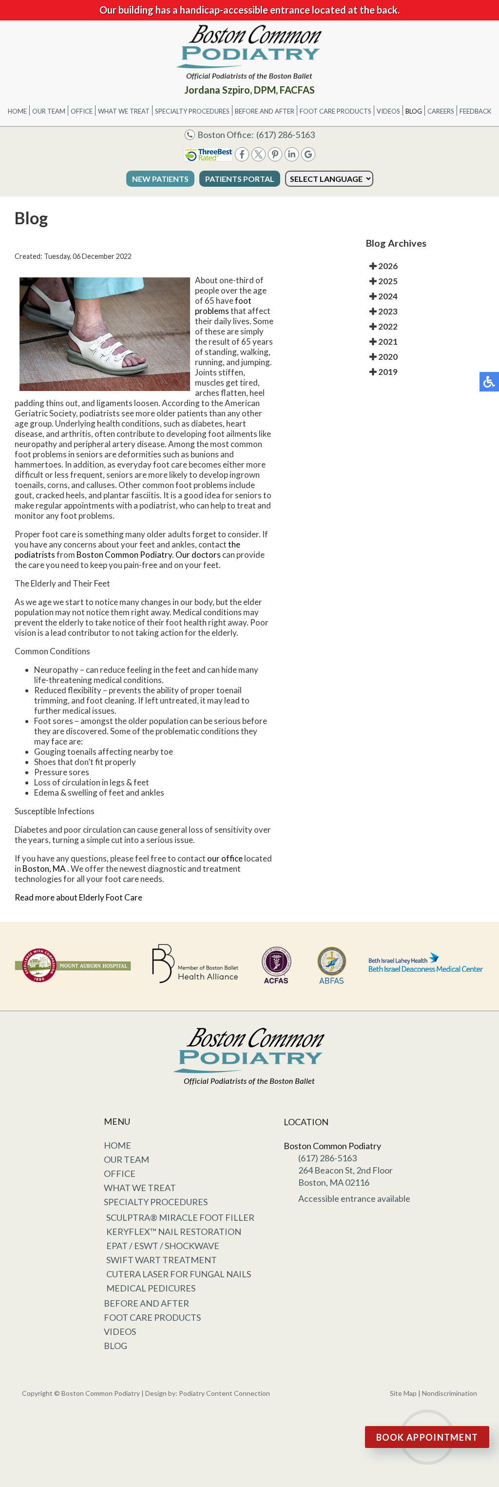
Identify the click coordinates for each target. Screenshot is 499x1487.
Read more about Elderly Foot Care (78, 897)
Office (82, 111)
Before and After (264, 111)
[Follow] (258, 158)
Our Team (48, 111)
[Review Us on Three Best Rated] (208, 158)
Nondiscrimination (449, 1393)
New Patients (160, 178)
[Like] (242, 158)
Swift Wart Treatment (161, 1259)
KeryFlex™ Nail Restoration (173, 1231)
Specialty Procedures (192, 111)
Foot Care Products (335, 111)
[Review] (308, 158)
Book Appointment (427, 1437)
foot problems (223, 305)
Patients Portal (239, 178)
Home (17, 111)
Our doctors (198, 554)
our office (225, 858)
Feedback (475, 111)
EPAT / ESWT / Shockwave (162, 1245)
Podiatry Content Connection (224, 1393)
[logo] (249, 52)
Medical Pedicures (150, 1288)
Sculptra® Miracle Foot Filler (180, 1217)
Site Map (403, 1393)
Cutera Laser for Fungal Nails (178, 1274)
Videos (388, 111)
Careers (440, 111)
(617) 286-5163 (285, 134)
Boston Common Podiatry (124, 554)
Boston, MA (44, 868)
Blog (413, 111)
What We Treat (124, 111)
